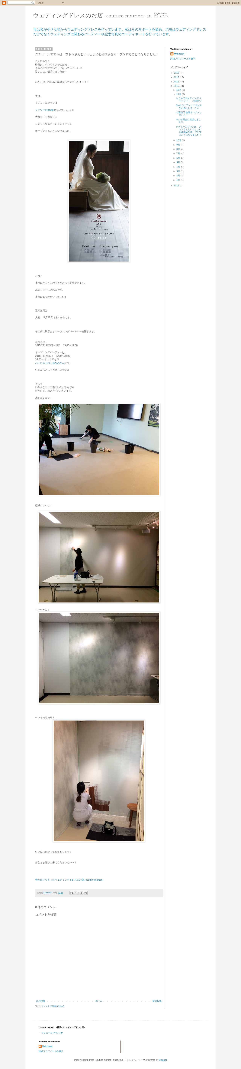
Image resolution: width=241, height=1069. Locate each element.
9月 (178, 145)
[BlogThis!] (75, 893)
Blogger (163, 1060)
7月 (178, 153)
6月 (178, 158)
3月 (178, 171)
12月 (179, 90)
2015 (177, 86)
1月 (178, 180)
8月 (178, 149)
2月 (178, 175)
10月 (179, 140)
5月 (178, 162)
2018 (177, 72)
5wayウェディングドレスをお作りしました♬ (189, 106)
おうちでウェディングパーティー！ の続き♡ (188, 99)
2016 (177, 81)
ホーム (98, 1001)
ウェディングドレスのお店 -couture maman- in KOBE (100, 16)
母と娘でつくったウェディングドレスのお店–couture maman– (69, 879)
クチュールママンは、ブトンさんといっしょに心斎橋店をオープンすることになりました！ (188, 130)
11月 (179, 94)
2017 (177, 77)
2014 (177, 185)
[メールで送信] (71, 893)
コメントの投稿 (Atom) (52, 1006)
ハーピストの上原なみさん (50, 362)
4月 (178, 167)
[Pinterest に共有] (86, 893)
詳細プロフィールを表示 (182, 58)
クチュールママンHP (52, 1032)
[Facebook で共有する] (82, 893)
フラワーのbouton (45, 109)
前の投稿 (157, 1001)
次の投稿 (40, 1001)
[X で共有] (78, 893)
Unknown (179, 53)
